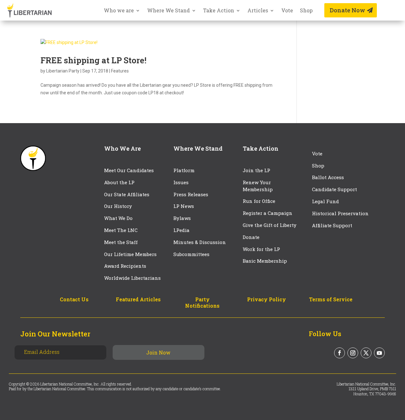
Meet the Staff (121, 242)
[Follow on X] (366, 353)
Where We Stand (168, 11)
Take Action (218, 11)
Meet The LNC (121, 230)
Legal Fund (325, 201)
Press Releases (190, 194)
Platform (184, 170)
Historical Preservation (340, 213)
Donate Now (347, 10)
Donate (251, 237)
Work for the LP (261, 249)
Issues (181, 182)
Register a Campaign (267, 213)
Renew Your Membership (258, 185)
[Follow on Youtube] (379, 353)
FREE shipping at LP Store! (93, 60)
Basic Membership (265, 261)
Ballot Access (328, 177)
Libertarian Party (62, 70)
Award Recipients (125, 266)
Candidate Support (334, 189)
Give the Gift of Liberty (269, 225)
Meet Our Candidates (129, 170)
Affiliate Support (332, 225)
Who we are (119, 11)
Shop (306, 11)
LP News (183, 206)
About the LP (119, 182)
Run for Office (259, 201)
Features (120, 70)
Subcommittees (191, 254)
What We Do (118, 218)
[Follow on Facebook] (339, 353)
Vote (287, 11)
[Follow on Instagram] (352, 353)
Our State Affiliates (126, 194)
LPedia (181, 230)
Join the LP (256, 170)
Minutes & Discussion (199, 242)
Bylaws (182, 218)
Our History (118, 206)
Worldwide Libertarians (132, 278)
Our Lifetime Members (130, 254)
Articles (257, 11)
